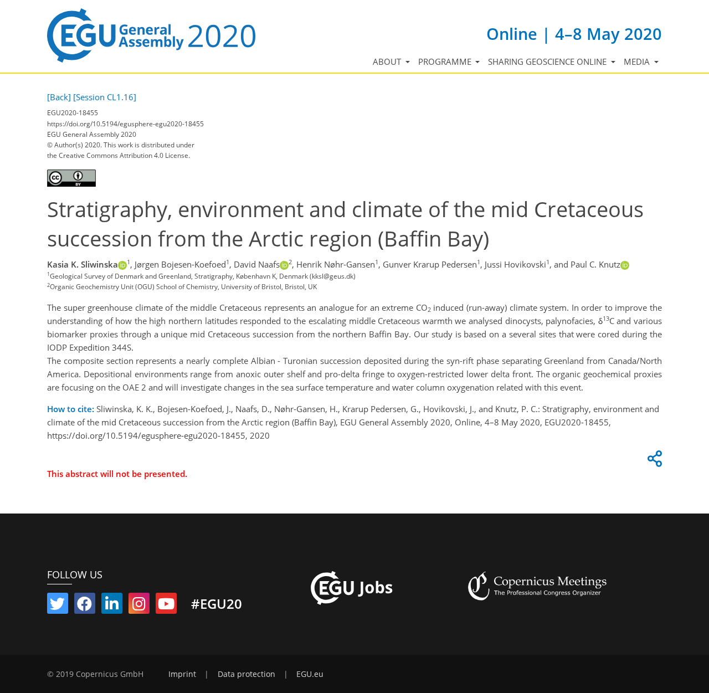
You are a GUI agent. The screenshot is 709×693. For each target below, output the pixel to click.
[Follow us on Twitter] (57, 606)
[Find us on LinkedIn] (111, 606)
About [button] (388, 61)
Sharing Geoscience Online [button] (548, 61)
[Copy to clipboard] (653, 461)
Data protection (246, 674)
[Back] (59, 96)
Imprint (182, 674)
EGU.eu (309, 674)
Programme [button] (446, 61)
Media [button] (638, 61)
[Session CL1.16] (104, 96)
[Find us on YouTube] (166, 606)
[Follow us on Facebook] (84, 606)
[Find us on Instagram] (139, 606)
